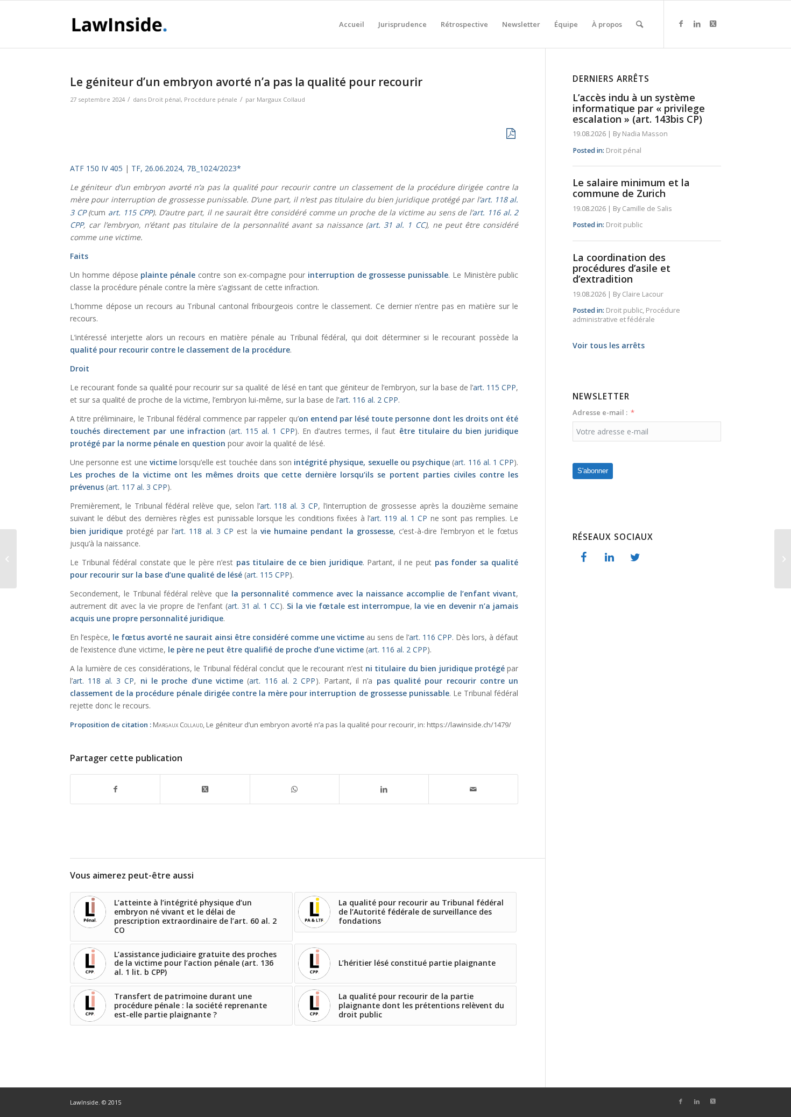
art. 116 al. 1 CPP (484, 462)
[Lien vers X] (713, 24)
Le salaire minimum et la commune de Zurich (631, 188)
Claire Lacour (642, 294)
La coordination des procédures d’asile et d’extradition (621, 268)
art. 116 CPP (430, 637)
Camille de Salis (647, 208)
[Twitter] (635, 557)
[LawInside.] (121, 24)
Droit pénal (164, 99)
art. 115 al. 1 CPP (263, 431)
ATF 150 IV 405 (96, 168)
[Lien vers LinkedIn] (697, 24)
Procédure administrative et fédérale (626, 315)
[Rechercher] (639, 24)
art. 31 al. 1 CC (396, 225)
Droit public (624, 224)
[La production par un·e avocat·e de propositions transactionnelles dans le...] (8, 558)
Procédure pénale (210, 99)
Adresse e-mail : (600, 412)
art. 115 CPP (128, 212)
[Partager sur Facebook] (115, 789)
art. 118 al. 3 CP (289, 506)
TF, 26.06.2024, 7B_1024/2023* (186, 168)
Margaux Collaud (281, 99)
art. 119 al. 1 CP (400, 518)
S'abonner (592, 471)
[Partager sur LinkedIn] (384, 789)
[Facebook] (583, 557)
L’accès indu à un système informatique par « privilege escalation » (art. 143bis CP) (639, 108)
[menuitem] (351, 24)
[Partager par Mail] (473, 789)
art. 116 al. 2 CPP (368, 400)
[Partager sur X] (204, 789)
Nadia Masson (645, 133)
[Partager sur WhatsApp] (294, 789)
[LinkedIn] (609, 557)
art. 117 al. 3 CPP (137, 487)
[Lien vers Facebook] (681, 24)
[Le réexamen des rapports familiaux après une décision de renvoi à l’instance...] (782, 558)
